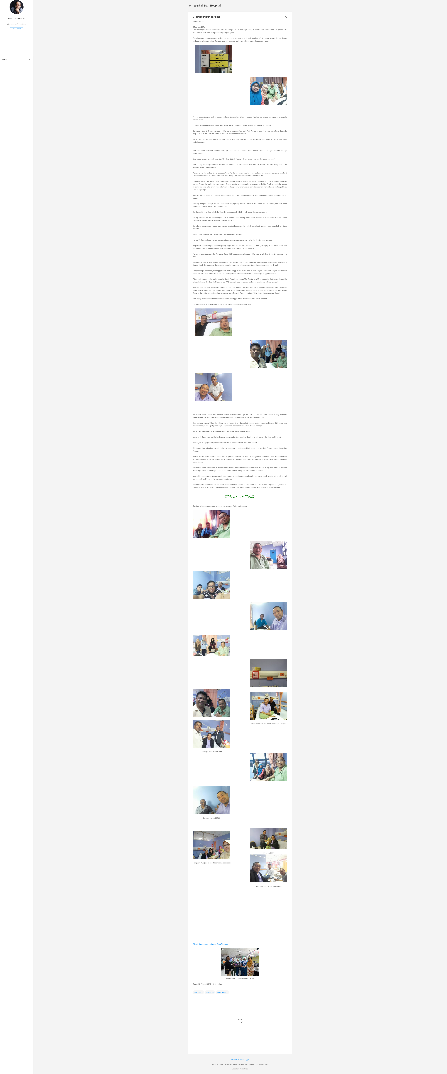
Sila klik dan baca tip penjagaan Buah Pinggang (210, 944)
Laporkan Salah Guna (240, 1069)
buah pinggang (222, 992)
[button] (285, 17)
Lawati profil (16, 29)
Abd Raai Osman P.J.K (16, 19)
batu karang (198, 992)
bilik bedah (210, 992)
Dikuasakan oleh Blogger (240, 1060)
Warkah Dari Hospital (207, 5)
